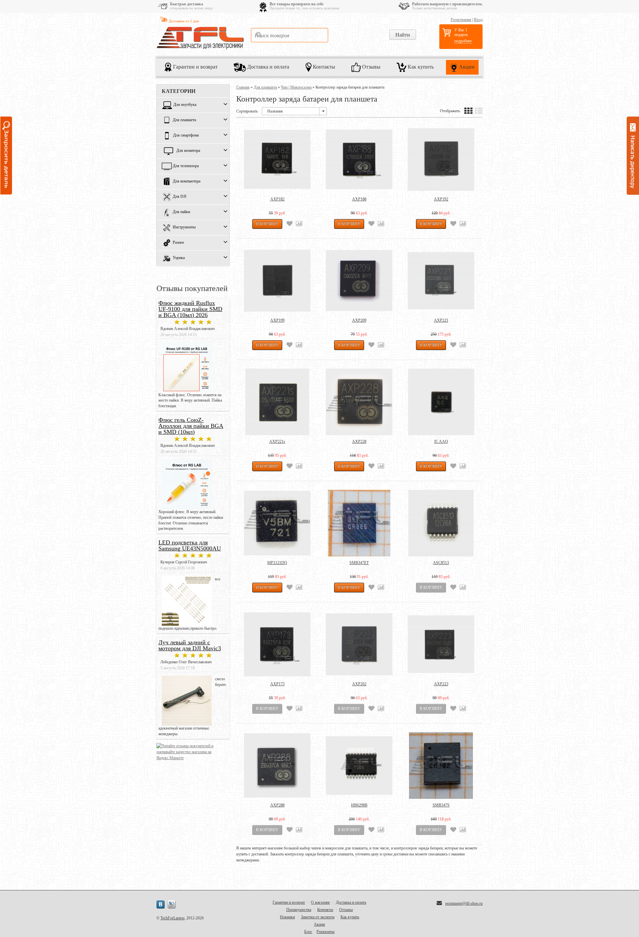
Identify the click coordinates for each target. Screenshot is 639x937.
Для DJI (179, 196)
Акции (466, 66)
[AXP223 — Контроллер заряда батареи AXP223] (441, 644)
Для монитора (188, 151)
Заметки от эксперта (317, 917)
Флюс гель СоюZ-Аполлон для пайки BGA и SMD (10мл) (190, 426)
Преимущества (298, 909)
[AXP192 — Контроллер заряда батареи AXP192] (441, 159)
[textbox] (289, 35)
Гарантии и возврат (195, 66)
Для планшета (184, 120)
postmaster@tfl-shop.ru (464, 903)
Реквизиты (325, 931)
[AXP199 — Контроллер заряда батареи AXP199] (277, 280)
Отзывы (370, 66)
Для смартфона (186, 135)
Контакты (323, 66)
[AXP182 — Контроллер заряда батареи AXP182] (277, 159)
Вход (478, 19)
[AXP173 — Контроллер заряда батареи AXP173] (277, 644)
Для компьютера (186, 181)
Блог (308, 931)
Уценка (179, 258)
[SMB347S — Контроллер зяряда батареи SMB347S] (441, 765)
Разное (178, 242)
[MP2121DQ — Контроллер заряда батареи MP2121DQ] (277, 523)
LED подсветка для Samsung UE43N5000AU (189, 545)
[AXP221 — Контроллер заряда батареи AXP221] (441, 280)
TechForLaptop (172, 918)
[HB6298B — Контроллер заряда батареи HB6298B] (359, 765)
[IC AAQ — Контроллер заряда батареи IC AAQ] (441, 402)
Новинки (287, 917)
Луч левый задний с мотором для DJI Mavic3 (189, 645)
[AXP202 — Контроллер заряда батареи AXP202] (359, 644)
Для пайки (181, 212)
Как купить (420, 66)
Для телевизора (186, 166)
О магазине (320, 902)
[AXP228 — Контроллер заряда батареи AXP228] (359, 402)
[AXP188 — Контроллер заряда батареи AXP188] (359, 159)
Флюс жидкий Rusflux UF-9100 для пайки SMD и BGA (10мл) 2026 (190, 309)
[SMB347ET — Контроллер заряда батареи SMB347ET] (359, 523)
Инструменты (184, 227)
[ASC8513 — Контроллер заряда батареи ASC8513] (441, 523)
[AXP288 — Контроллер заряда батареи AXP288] (277, 765)
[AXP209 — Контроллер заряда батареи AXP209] (359, 280)
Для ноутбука (184, 105)
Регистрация (461, 19)
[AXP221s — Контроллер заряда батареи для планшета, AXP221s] (277, 402)
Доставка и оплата (267, 66)
